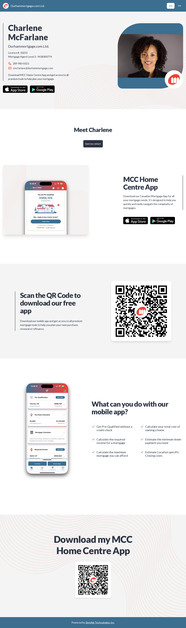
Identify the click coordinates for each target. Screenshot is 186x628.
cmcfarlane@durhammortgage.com (33, 68)
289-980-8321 (21, 63)
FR (179, 5)
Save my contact (93, 143)
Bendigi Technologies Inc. (100, 622)
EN (170, 5)
